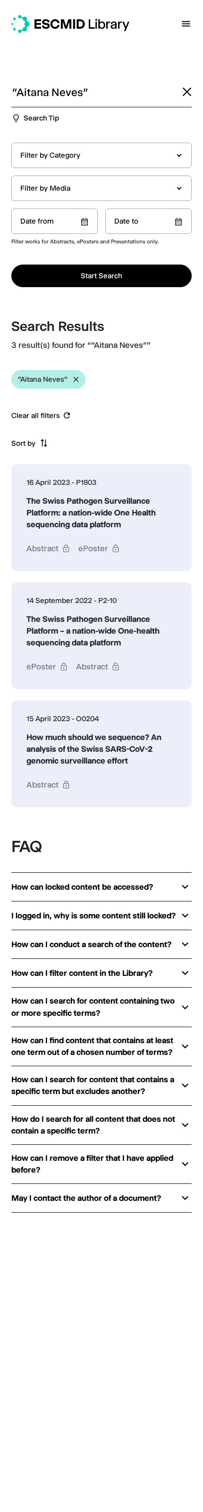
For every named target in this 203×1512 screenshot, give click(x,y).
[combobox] (101, 155)
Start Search (101, 275)
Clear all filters (35, 415)
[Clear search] (187, 92)
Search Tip (41, 117)
